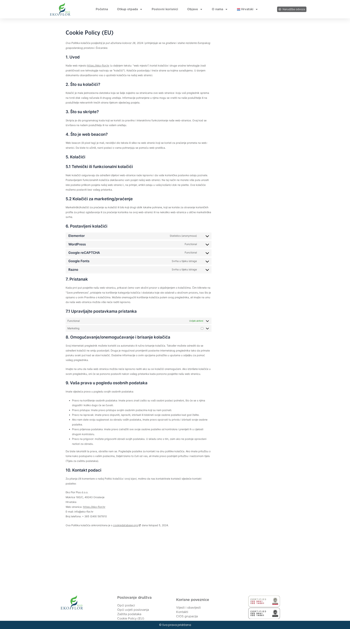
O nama (217, 9)
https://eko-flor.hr (98, 65)
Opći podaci (126, 605)
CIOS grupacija (187, 616)
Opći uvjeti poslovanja (133, 610)
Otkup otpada (127, 9)
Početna (102, 9)
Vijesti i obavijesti (188, 607)
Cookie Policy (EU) (130, 618)
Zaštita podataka (129, 614)
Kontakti (182, 612)
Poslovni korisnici (165, 9)
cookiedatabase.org (125, 525)
